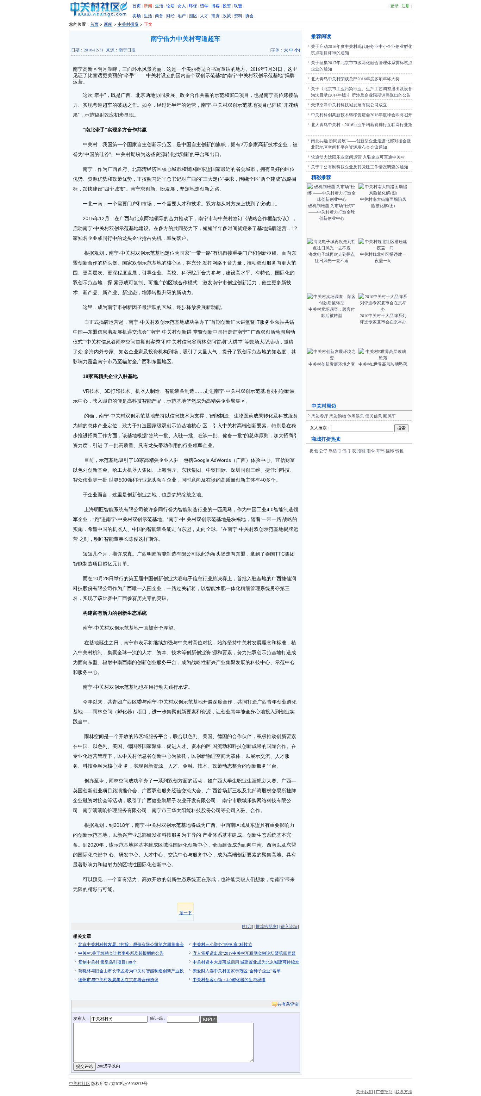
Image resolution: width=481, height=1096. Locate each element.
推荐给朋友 (266, 926)
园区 (193, 15)
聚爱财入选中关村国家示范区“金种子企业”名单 (237, 970)
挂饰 (390, 450)
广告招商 (384, 1091)
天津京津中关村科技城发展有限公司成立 (349, 104)
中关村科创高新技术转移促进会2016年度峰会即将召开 (361, 114)
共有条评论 (288, 1004)
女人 (181, 5)
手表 (352, 450)
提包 (314, 450)
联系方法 (403, 1091)
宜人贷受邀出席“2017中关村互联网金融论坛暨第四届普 (244, 953)
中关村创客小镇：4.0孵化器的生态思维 (229, 979)
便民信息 (373, 416)
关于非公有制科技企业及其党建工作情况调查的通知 (359, 166)
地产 (181, 15)
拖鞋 (361, 450)
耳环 (380, 450)
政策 (227, 15)
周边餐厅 (319, 416)
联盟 (238, 5)
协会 (249, 15)
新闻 (148, 5)
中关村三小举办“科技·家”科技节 (222, 944)
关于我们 (364, 1091)
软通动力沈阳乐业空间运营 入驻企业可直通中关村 (358, 157)
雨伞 (371, 450)
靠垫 (333, 450)
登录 (394, 5)
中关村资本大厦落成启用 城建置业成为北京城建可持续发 (246, 962)
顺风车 (389, 416)
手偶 (342, 450)
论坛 (170, 5)
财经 (170, 15)
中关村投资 (128, 24)
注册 (405, 5)
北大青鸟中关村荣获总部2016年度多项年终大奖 (355, 78)
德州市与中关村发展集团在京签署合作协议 (118, 979)
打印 (247, 926)
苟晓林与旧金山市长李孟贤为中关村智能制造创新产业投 (131, 970)
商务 (159, 15)
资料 (238, 15)
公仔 (323, 450)
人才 (204, 15)
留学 (204, 5)
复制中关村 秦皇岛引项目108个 (107, 962)
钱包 (399, 450)
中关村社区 (79, 1083)
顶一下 (185, 912)
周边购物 (337, 416)
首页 (136, 5)
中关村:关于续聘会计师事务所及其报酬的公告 (121, 953)
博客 (215, 5)
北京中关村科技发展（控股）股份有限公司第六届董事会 (131, 944)
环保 (193, 5)
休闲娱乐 (355, 416)
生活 (159, 5)
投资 (227, 5)
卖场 (136, 15)
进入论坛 (289, 926)
